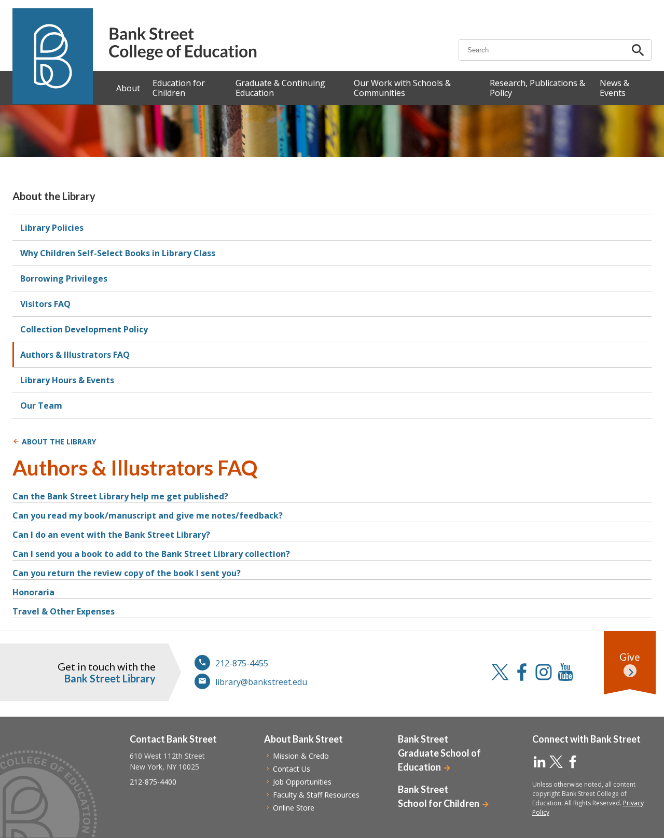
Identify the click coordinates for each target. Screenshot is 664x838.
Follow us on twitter (500, 672)
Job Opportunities (302, 782)
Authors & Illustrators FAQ (75, 354)
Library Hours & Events (67, 380)
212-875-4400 (153, 782)
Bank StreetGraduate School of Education (439, 753)
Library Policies (52, 227)
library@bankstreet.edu (261, 682)
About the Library (53, 196)
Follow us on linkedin (539, 762)
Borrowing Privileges (63, 278)
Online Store (293, 808)
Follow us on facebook (522, 672)
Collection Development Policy (84, 329)
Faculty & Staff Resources (316, 795)
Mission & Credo (301, 756)
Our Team (41, 405)
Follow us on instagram (543, 672)
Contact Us (291, 769)
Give (629, 657)
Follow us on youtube (565, 672)
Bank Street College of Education (182, 44)
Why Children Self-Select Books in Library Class (117, 253)
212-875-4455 (241, 663)
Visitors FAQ (45, 304)
